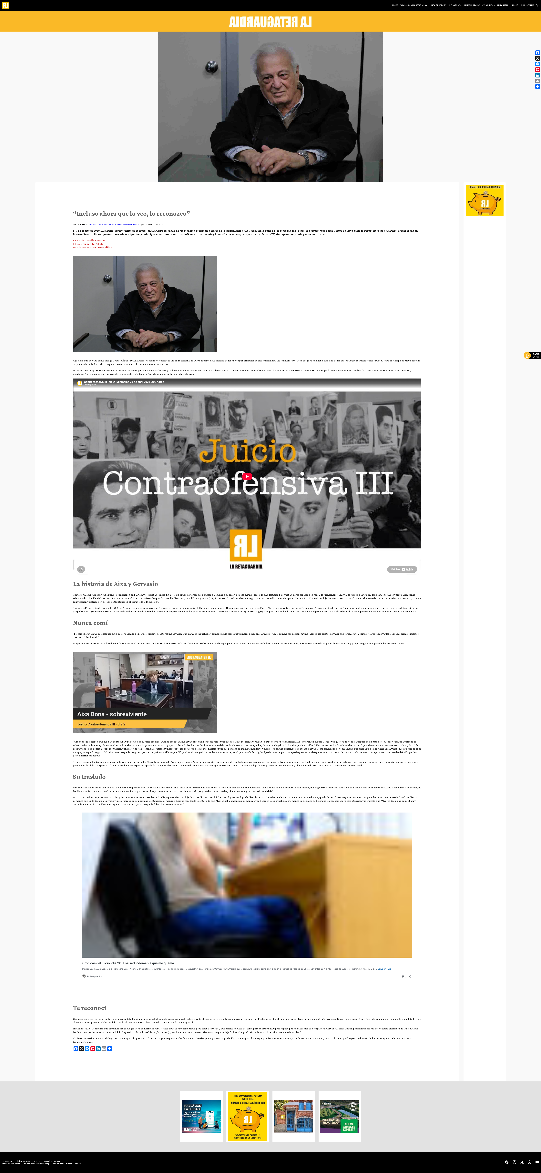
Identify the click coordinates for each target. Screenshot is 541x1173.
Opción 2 (533, 361)
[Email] (537, 81)
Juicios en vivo (455, 5)
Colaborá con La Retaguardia (413, 5)
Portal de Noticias (438, 5)
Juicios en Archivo (472, 5)
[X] (537, 58)
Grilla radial (503, 5)
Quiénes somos (527, 5)
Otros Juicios (488, 5)
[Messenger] (537, 64)
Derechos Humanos (130, 224)
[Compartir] (537, 86)
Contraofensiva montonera (110, 224)
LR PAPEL (515, 5)
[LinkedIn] (537, 75)
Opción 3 (533, 362)
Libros (395, 5)
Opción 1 (533, 359)
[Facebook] (537, 53)
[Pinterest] (537, 69)
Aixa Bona (92, 224)
